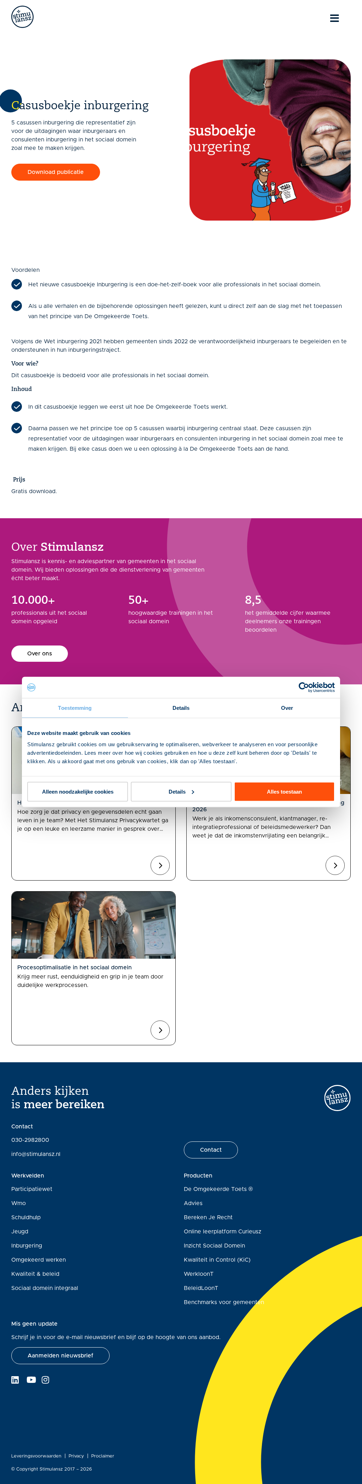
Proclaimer (102, 1456)
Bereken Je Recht (208, 1217)
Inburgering (26, 1246)
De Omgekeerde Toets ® (218, 1189)
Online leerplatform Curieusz (222, 1231)
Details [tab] (181, 708)
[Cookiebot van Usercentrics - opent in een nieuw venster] (304, 687)
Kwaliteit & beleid (35, 1274)
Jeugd (19, 1231)
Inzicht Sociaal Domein (214, 1246)
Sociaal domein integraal (44, 1288)
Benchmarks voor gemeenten (224, 1302)
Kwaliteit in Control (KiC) (217, 1260)
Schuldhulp (26, 1217)
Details (177, 791)
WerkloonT (199, 1274)
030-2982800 (30, 1140)
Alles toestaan (284, 791)
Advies (193, 1203)
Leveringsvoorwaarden (36, 1456)
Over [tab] (287, 708)
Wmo (18, 1203)
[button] (55, 172)
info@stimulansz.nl (35, 1154)
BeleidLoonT (201, 1288)
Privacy (76, 1456)
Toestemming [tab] (75, 708)
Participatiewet (31, 1189)
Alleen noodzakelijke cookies (77, 791)
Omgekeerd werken (38, 1260)
